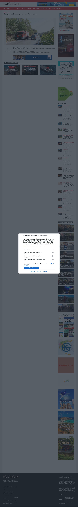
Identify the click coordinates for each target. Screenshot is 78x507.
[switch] (52, 252)
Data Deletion (33, 271)
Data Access (39, 271)
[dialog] (39, 253)
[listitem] (39, 250)
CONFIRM (31, 267)
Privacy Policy (45, 271)
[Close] (57, 236)
